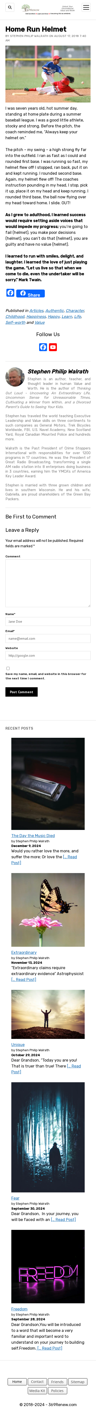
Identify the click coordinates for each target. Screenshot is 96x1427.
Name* (10, 614)
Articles (36, 310)
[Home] (17, 1384)
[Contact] (37, 1384)
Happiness (36, 316)
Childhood (14, 316)
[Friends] (57, 1384)
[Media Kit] (37, 1393)
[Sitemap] (77, 1384)
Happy (54, 316)
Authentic (54, 310)
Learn (67, 316)
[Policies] (57, 1393)
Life (77, 316)
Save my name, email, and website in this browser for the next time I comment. (45, 676)
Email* (10, 631)
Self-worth (15, 322)
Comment (12, 556)
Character (75, 310)
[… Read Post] (23, 979)
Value (39, 322)
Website (11, 648)
